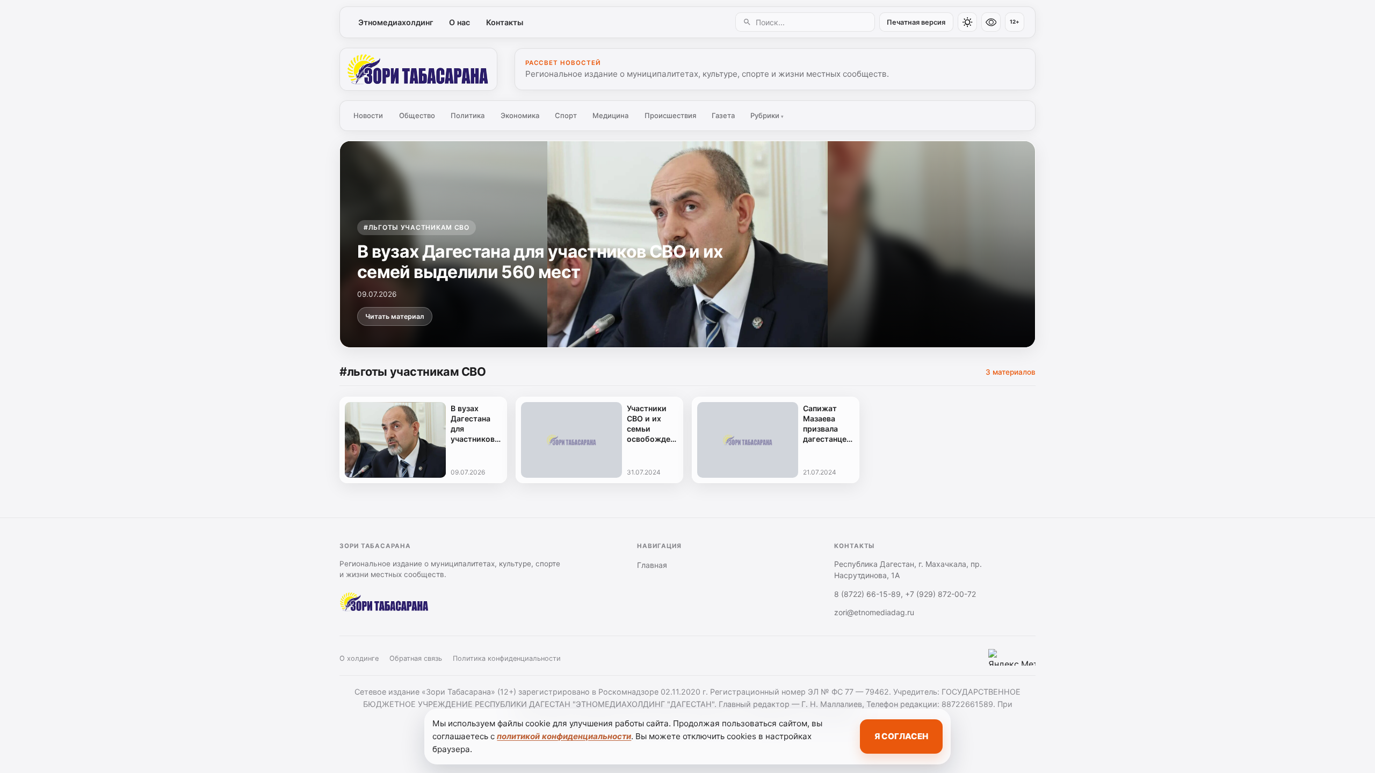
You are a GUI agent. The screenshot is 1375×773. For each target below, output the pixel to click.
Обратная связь (415, 658)
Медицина (610, 115)
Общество (417, 115)
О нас (459, 22)
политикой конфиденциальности (564, 736)
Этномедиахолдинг (395, 22)
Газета (723, 115)
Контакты (504, 22)
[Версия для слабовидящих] (991, 22)
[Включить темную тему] (967, 22)
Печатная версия (916, 22)
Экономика (520, 115)
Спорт (566, 115)
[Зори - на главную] (418, 69)
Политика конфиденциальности (507, 658)
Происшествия (670, 115)
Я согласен (901, 736)
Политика (467, 115)
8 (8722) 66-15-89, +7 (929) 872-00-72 (905, 594)
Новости (368, 115)
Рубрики (767, 115)
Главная (652, 565)
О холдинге (359, 658)
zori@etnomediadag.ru (874, 612)
